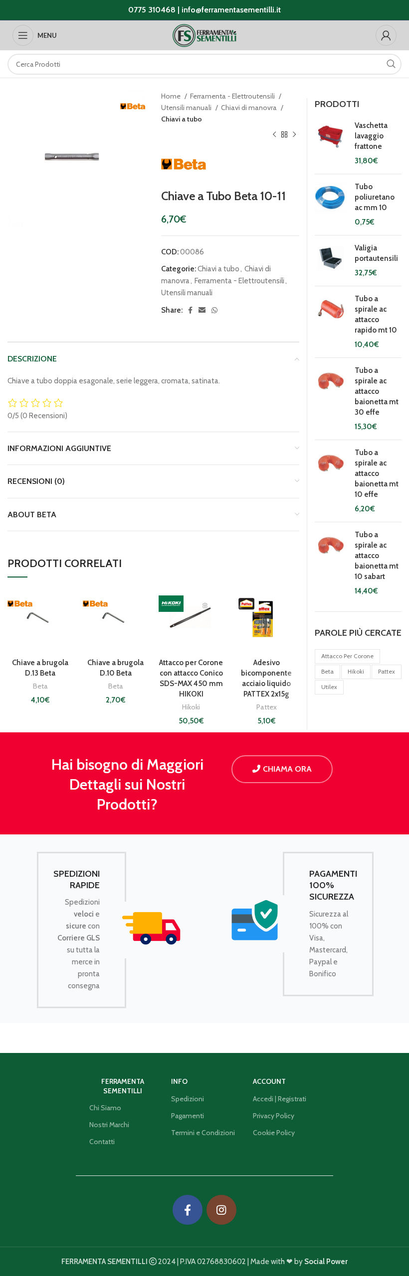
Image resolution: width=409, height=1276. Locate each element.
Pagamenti (187, 1115)
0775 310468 (152, 9)
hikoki (356, 671)
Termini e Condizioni (203, 1132)
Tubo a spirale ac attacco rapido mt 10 (376, 314)
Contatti (102, 1141)
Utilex (329, 687)
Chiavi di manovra (249, 107)
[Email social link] (202, 310)
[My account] (386, 35)
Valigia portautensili (376, 253)
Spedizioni (187, 1098)
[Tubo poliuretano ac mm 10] (331, 205)
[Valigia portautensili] (331, 260)
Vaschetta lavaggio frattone (371, 136)
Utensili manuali (187, 107)
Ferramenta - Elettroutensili (233, 96)
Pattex (266, 706)
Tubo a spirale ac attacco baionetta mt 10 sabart (377, 555)
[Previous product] (274, 134)
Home (171, 96)
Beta (40, 686)
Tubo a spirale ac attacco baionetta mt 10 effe (377, 473)
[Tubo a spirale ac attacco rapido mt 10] (331, 322)
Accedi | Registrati (279, 1098)
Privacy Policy (273, 1115)
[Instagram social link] (221, 1210)
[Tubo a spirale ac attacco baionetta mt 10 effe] (331, 481)
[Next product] (294, 134)
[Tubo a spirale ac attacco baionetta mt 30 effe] (331, 398)
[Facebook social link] (190, 310)
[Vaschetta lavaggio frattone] (331, 143)
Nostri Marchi (109, 1124)
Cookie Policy (274, 1132)
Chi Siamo (105, 1107)
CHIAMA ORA (287, 769)
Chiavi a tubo (181, 119)
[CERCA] (391, 64)
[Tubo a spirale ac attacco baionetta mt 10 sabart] (331, 563)
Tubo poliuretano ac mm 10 (375, 197)
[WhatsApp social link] (214, 310)
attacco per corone (347, 656)
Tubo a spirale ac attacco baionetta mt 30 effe (377, 391)
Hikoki (191, 706)
